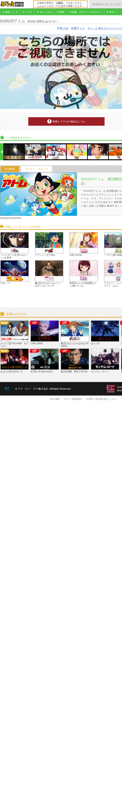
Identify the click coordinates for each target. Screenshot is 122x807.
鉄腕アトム (78, 27)
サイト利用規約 (73, 398)
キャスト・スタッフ (36, 169)
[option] (14, 152)
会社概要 (55, 398)
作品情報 (10, 169)
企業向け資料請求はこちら (101, 398)
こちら (40, 5)
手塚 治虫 (62, 27)
